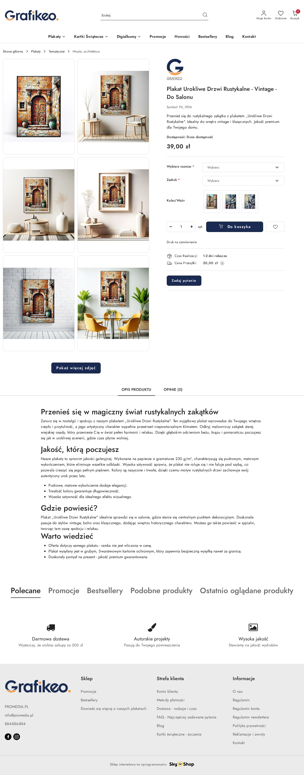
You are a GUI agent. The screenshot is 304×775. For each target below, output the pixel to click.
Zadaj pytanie (184, 280)
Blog (160, 725)
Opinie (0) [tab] (173, 389)
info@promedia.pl (19, 715)
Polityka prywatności (249, 725)
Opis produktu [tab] (136, 389)
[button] (39, 106)
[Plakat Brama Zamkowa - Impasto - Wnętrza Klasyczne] (212, 201)
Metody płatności (171, 700)
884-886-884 (15, 724)
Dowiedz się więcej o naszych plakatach (113, 708)
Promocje (88, 691)
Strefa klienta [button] (170, 678)
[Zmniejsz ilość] (170, 227)
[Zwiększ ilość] (191, 227)
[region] (230, 201)
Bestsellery (89, 700)
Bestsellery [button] (105, 590)
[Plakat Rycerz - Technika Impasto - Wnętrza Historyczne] (231, 201)
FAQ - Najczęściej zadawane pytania (186, 717)
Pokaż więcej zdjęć (76, 368)
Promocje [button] (63, 590)
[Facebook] (8, 736)
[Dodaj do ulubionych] (275, 227)
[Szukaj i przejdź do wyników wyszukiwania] (205, 15)
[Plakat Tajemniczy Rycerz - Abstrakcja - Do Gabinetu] (250, 201)
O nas (237, 691)
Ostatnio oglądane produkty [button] (246, 590)
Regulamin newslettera (251, 717)
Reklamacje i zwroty (249, 734)
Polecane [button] (26, 590)
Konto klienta (167, 691)
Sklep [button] (87, 678)
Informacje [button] (244, 678)
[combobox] (243, 167)
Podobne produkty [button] (161, 590)
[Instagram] (16, 736)
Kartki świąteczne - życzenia (179, 734)
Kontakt (239, 743)
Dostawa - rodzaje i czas (176, 708)
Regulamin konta (246, 708)
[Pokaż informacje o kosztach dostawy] (222, 263)
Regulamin (241, 700)
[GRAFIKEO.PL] (175, 66)
